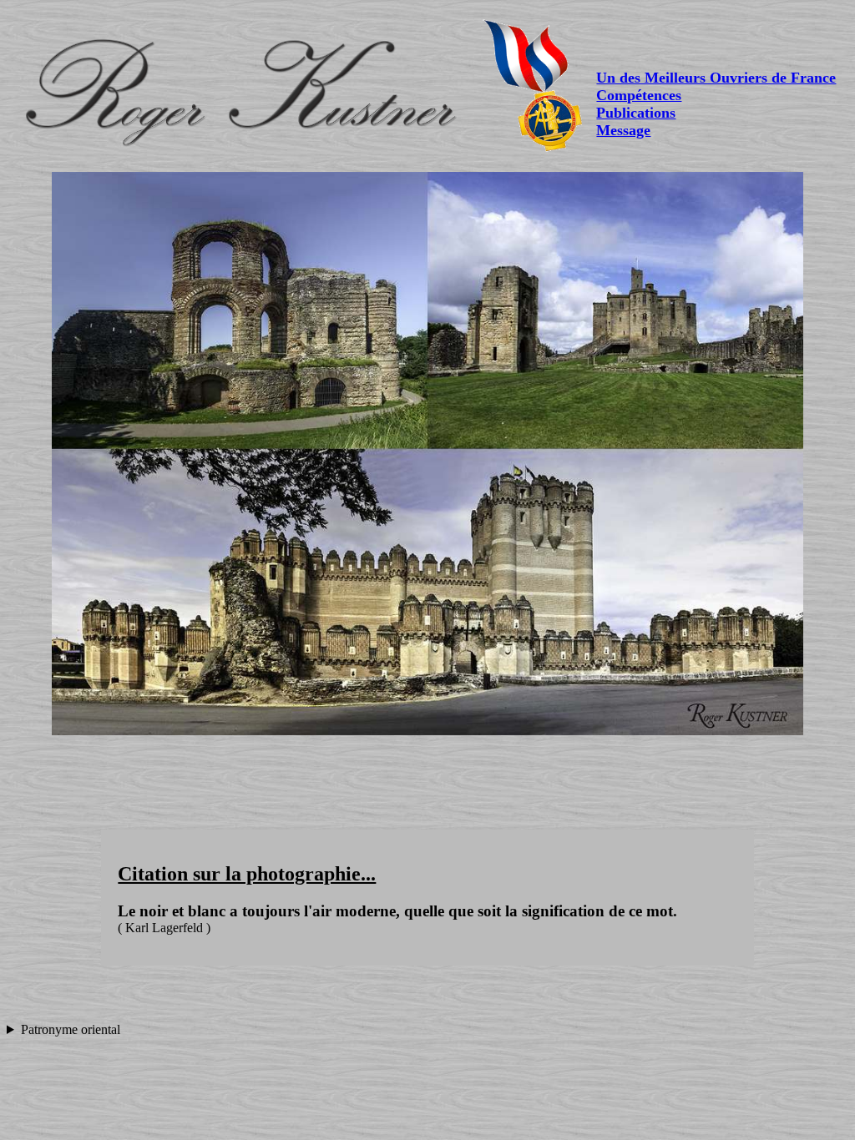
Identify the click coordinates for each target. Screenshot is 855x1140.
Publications (635, 112)
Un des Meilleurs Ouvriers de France (716, 77)
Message (623, 130)
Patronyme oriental (70, 1029)
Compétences (638, 95)
